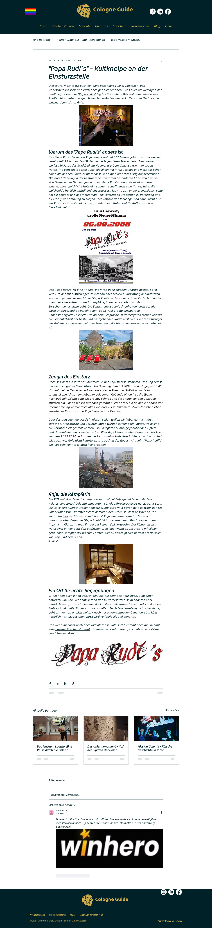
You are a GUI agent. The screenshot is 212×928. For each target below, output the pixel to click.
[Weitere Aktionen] (161, 61)
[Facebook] (168, 12)
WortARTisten (79, 920)
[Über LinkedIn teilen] (65, 683)
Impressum (38, 915)
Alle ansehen (172, 710)
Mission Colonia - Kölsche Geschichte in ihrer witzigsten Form (155, 748)
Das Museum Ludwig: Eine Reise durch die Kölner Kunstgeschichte (54, 748)
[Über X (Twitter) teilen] (57, 683)
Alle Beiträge (42, 40)
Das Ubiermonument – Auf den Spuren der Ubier (105, 748)
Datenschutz (57, 915)
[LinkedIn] (160, 12)
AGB (73, 915)
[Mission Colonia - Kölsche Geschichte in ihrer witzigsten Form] (156, 728)
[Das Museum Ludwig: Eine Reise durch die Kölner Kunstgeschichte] (55, 728)
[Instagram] (153, 12)
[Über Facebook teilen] (50, 683)
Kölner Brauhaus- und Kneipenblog (81, 40)
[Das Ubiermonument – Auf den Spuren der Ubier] (106, 728)
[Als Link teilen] (72, 683)
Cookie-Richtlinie (91, 915)
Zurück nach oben (169, 921)
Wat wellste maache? (125, 40)
